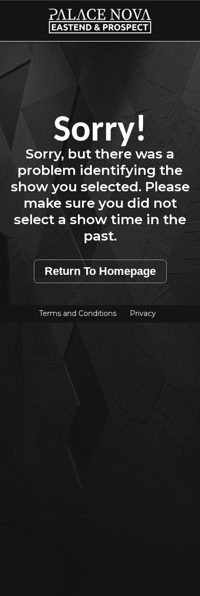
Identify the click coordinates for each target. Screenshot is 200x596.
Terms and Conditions (77, 313)
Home (20, 15)
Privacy (143, 313)
